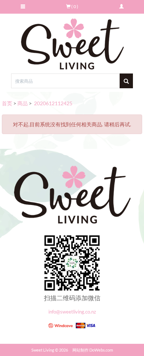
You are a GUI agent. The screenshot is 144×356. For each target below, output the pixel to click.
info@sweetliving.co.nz (72, 312)
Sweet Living (42, 350)
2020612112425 (52, 103)
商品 (22, 103)
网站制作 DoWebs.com (92, 350)
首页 (7, 103)
